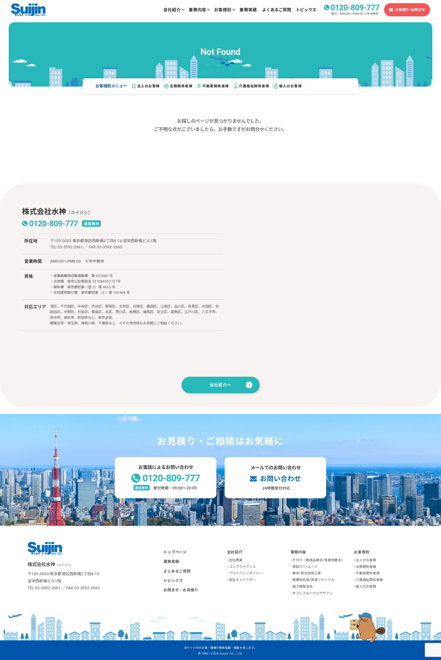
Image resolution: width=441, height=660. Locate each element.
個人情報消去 (302, 587)
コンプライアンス (242, 567)
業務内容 (197, 9)
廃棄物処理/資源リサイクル (313, 580)
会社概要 (236, 560)
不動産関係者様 (215, 86)
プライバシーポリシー (246, 573)
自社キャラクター (242, 580)
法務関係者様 (181, 86)
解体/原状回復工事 (306, 573)
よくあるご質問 (276, 9)
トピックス (306, 9)
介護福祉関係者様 (254, 86)
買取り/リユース (304, 567)
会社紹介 (172, 9)
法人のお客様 (148, 86)
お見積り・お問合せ (410, 10)
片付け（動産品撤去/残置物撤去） (318, 560)
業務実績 (248, 9)
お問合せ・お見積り (181, 590)
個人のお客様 (290, 86)
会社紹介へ (220, 384)
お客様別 (223, 9)
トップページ (175, 552)
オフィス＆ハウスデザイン (312, 593)
